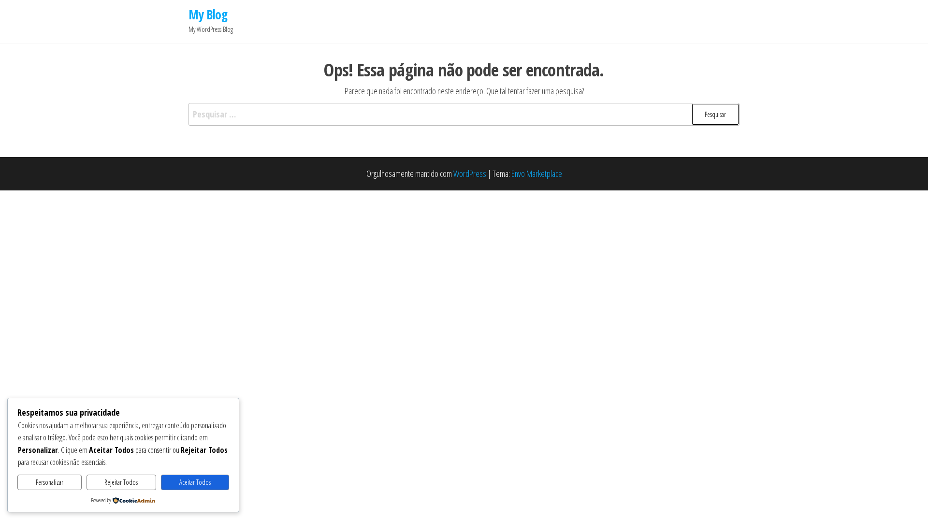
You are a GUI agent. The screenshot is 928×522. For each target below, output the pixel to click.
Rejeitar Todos (121, 482)
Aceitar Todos (195, 482)
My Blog (207, 14)
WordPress (469, 173)
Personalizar (49, 482)
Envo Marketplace (536, 173)
